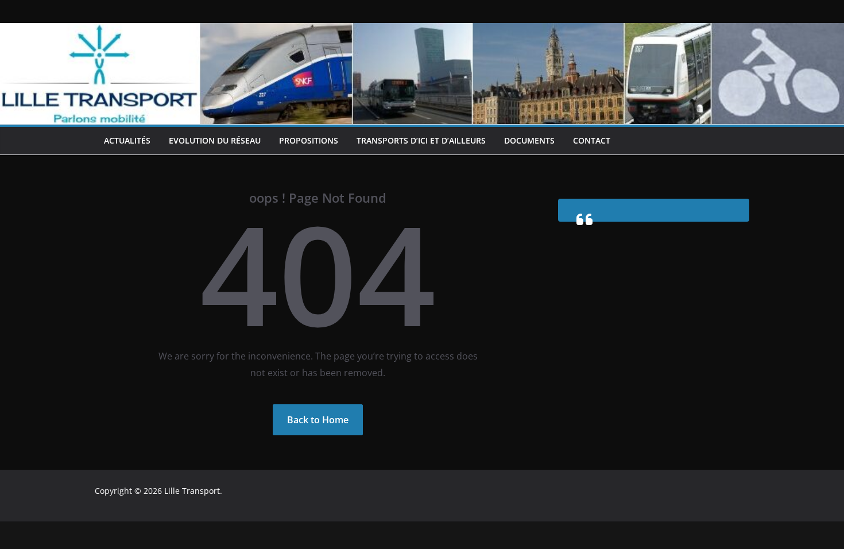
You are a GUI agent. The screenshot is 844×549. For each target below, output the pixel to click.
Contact (591, 140)
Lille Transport (192, 490)
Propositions (308, 140)
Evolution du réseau (215, 140)
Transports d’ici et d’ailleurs (421, 140)
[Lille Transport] (422, 31)
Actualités (127, 140)
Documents (529, 140)
